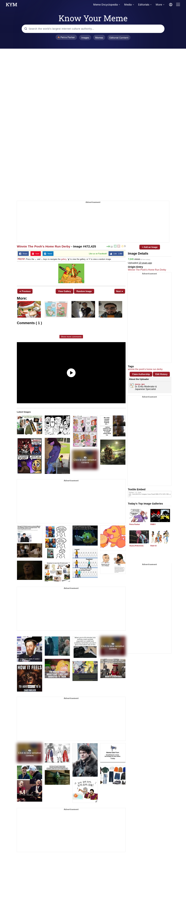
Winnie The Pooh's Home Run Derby (43, 246)
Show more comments (71, 336)
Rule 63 (153, 546)
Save (36, 254)
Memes (99, 37)
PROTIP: (21, 259)
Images (85, 37)
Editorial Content (118, 37)
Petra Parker (134, 524)
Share (24, 254)
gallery (63, 259)
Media (127, 4)
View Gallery (64, 291)
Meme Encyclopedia (105, 4)
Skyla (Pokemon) (136, 546)
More (159, 4)
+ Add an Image (150, 247)
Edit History (161, 374)
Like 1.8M (117, 254)
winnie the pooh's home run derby (145, 369)
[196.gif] (71, 273)
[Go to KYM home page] (11, 5)
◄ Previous (25, 291)
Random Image (84, 291)
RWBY (153, 524)
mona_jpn (140, 384)
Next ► (120, 291)
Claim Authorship (141, 374)
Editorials (143, 4)
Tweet (49, 254)
